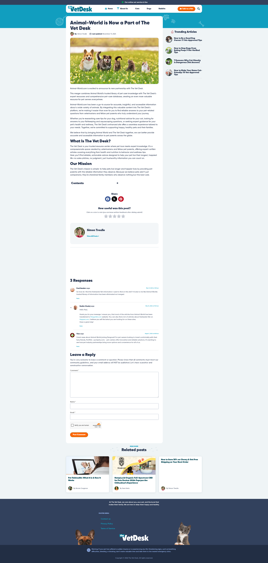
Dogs (149, 9)
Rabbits (162, 9)
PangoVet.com (96, 317)
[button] (108, 199)
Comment (74, 370)
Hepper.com (84, 319)
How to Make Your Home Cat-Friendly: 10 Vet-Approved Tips (188, 72)
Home (110, 9)
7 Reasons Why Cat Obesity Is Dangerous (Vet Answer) (187, 61)
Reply (77, 298)
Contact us (105, 519)
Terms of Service (108, 529)
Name (73, 402)
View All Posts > (93, 236)
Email (72, 412)
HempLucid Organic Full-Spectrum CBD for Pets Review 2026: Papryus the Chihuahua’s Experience (134, 480)
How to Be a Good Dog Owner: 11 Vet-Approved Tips (188, 39)
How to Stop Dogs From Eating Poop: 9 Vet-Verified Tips (187, 50)
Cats (137, 9)
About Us (124, 9)
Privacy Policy (107, 524)
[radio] (106, 216)
